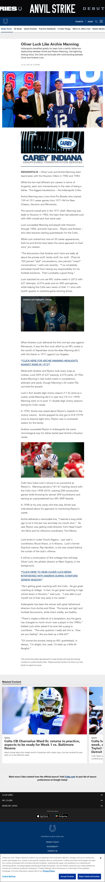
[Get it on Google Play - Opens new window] (61, 817)
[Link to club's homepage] (5, 20)
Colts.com (70, 776)
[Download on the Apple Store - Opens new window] (43, 816)
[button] (52, 314)
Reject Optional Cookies (89, 876)
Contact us (52, 851)
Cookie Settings (9, 876)
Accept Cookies (67, 876)
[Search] (96, 21)
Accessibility (52, 846)
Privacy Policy (52, 842)
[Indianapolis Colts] (52, 828)
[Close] (101, 858)
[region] (52, 868)
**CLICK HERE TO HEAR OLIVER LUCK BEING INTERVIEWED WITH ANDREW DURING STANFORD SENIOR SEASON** (49, 575)
